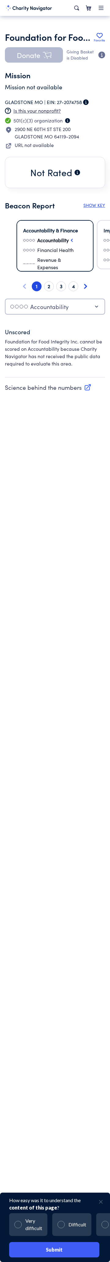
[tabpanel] (55, 351)
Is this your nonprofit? (37, 110)
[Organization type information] (67, 120)
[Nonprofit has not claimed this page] (8, 111)
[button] (34, 55)
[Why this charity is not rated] (77, 172)
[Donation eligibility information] (101, 55)
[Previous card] (24, 286)
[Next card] (85, 286)
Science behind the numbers (43, 387)
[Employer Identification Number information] (86, 102)
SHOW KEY (94, 205)
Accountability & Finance (50, 230)
